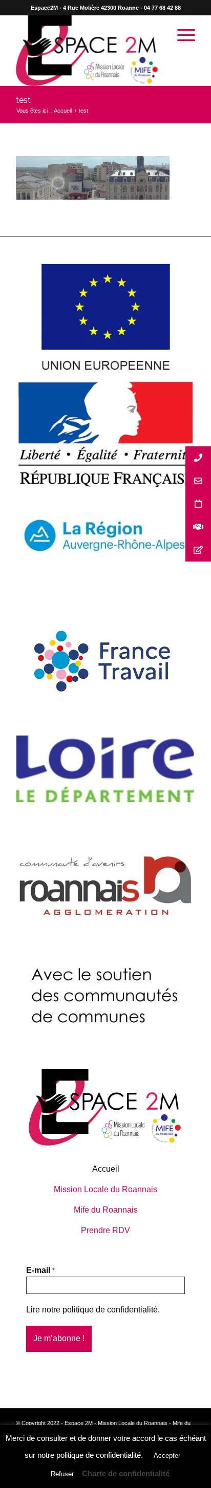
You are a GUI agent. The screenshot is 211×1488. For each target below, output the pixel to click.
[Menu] (181, 35)
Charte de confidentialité (126, 1473)
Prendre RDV (105, 1230)
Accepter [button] (167, 1455)
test (23, 100)
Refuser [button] (62, 1474)
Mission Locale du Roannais (105, 1189)
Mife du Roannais (106, 1209)
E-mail (40, 1270)
